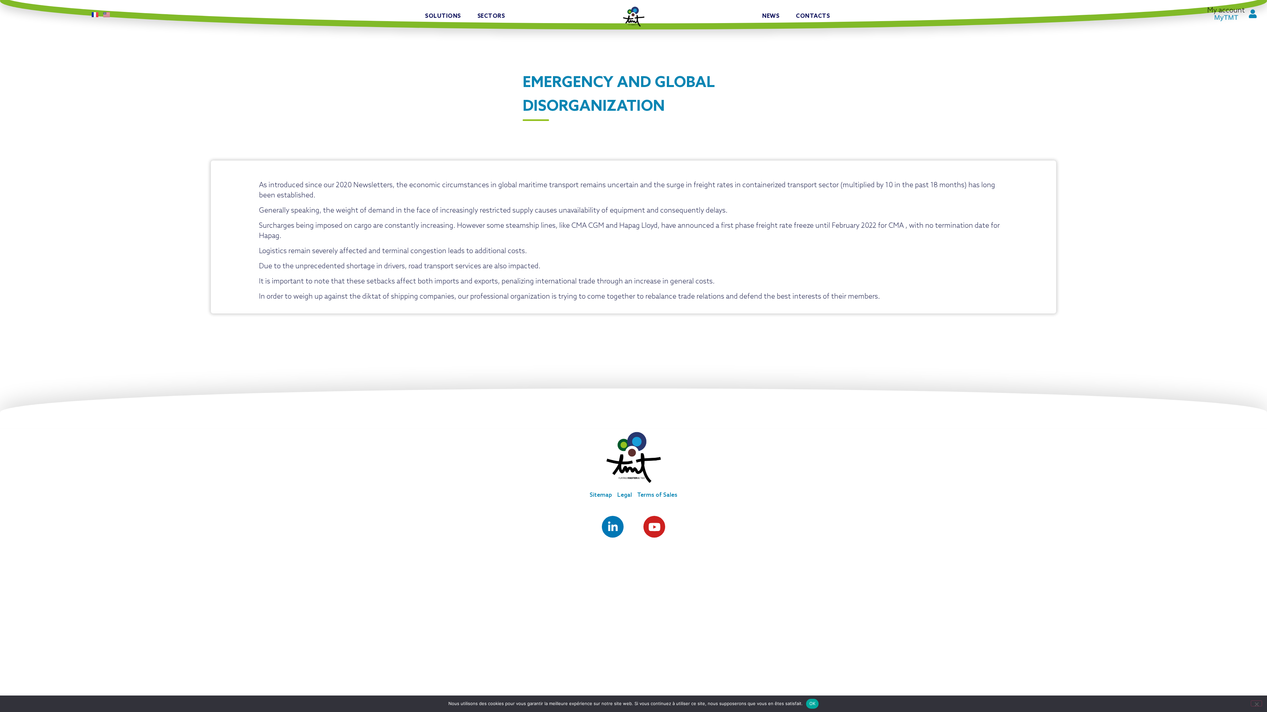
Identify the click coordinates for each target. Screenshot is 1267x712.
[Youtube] (654, 527)
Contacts (813, 16)
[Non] (1256, 703)
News (770, 16)
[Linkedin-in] (613, 527)
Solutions (443, 16)
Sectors (491, 16)
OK (812, 703)
